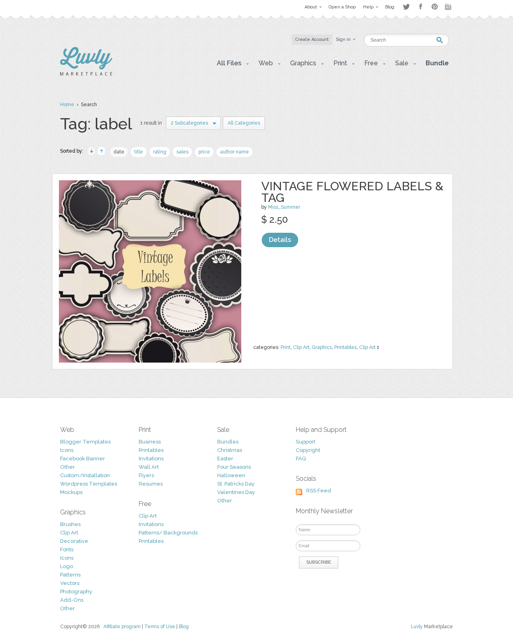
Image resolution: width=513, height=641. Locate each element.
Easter (225, 459)
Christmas (229, 450)
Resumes (151, 484)
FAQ (301, 459)
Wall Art (149, 467)
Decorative (74, 541)
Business (150, 442)
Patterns (70, 575)
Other (67, 467)
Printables (345, 347)
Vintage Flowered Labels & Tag (352, 192)
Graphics (322, 347)
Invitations (151, 459)
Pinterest (434, 7)
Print (286, 347)
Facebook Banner (82, 459)
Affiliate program (122, 626)
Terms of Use (159, 626)
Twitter (406, 7)
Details (280, 240)
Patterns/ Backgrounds (168, 533)
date (118, 152)
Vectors (69, 583)
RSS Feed (318, 491)
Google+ (449, 7)
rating (159, 152)
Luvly (417, 626)
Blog (184, 626)
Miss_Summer (284, 207)
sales (182, 152)
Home (67, 104)
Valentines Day (236, 492)
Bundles (227, 442)
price (204, 152)
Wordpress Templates (88, 484)
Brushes (70, 524)
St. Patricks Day (235, 484)
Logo (66, 566)
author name (234, 152)
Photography (76, 592)
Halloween (231, 475)
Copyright (308, 450)
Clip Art (301, 347)
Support (305, 442)
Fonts (66, 549)
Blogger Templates (85, 442)
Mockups (71, 492)
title (138, 152)
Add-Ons (71, 600)
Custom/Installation (85, 475)
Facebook (420, 7)
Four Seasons (234, 467)
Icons (66, 450)
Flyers (146, 475)
